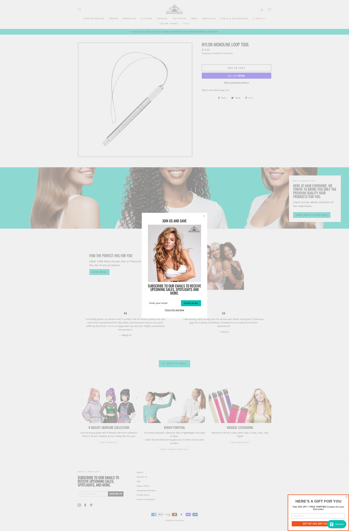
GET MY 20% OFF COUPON (318, 524)
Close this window (174, 310)
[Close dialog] (346, 497)
